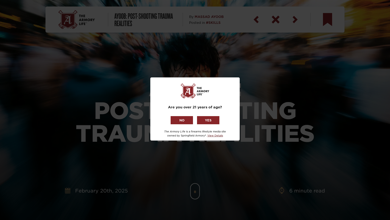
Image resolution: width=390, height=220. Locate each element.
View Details (215, 135)
